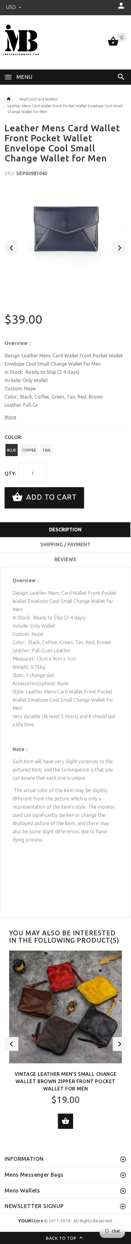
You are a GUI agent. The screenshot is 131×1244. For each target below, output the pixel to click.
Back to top (62, 1238)
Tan (46, 450)
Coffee (29, 450)
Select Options (65, 1121)
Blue (11, 450)
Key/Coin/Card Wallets (38, 99)
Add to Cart (50, 497)
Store (30, 1220)
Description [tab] (65, 529)
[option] (65, 227)
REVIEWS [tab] (65, 559)
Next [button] (119, 248)
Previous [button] (11, 248)
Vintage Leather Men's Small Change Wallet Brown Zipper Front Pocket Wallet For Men (65, 1081)
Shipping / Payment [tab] (65, 544)
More (10, 417)
